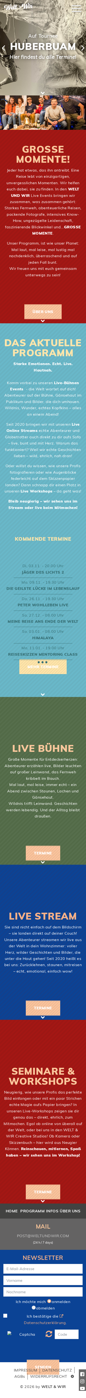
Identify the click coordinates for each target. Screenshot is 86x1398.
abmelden (45, 1308)
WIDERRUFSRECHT (48, 1376)
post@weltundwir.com (43, 1235)
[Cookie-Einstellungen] (72, 1376)
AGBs (19, 1376)
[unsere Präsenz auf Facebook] (82, 1373)
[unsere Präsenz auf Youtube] (82, 1387)
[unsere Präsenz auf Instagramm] (82, 1380)
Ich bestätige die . (45, 1319)
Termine (43, 853)
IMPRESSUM (25, 1370)
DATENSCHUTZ (57, 1370)
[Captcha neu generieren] (49, 1334)
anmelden (61, 1301)
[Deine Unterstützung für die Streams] (63, 21)
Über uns (43, 311)
